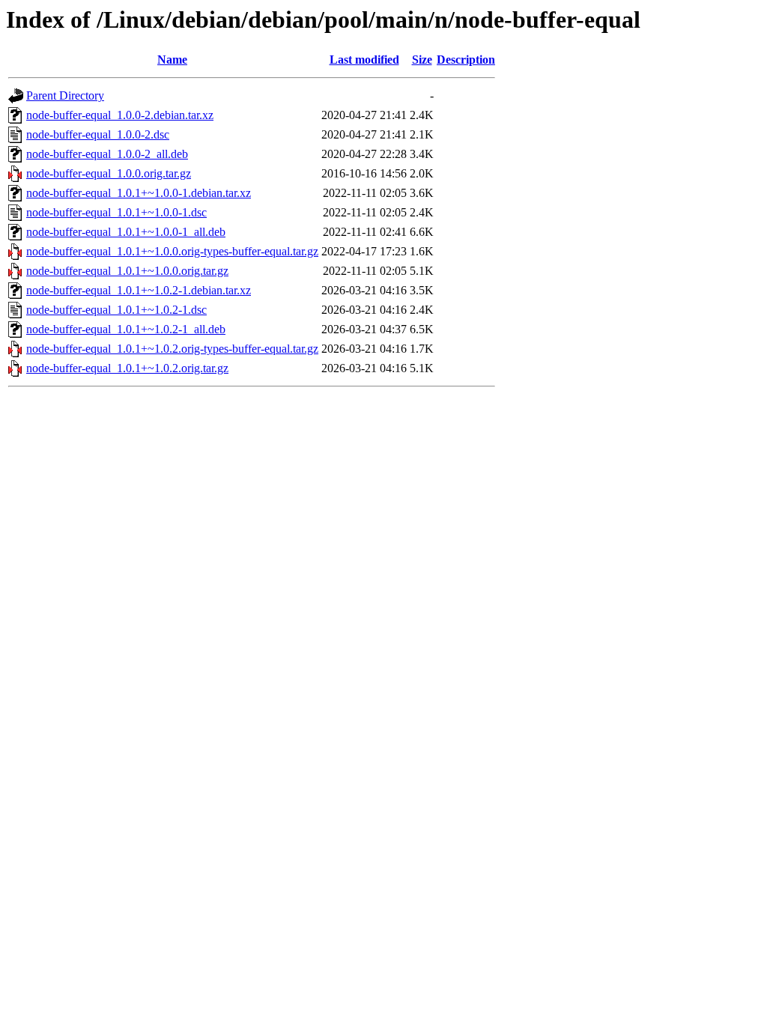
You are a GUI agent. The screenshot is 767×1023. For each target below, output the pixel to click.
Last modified (364, 59)
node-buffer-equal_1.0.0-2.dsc (97, 134)
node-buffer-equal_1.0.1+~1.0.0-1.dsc (116, 212)
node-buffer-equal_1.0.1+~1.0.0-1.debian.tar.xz (138, 192)
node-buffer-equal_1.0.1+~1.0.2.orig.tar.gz (127, 368)
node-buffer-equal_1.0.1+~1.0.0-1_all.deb (125, 231)
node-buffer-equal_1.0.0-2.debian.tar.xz (119, 115)
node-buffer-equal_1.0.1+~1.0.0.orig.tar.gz (127, 270)
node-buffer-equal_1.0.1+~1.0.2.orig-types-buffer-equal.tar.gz (172, 348)
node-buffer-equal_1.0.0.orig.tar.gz (108, 173)
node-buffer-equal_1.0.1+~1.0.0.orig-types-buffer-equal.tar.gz (172, 251)
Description (466, 59)
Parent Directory (65, 95)
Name (172, 59)
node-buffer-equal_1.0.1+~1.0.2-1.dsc (116, 309)
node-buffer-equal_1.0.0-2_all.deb (107, 154)
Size (422, 59)
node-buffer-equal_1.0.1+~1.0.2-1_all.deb (125, 329)
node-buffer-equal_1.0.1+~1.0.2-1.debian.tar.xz (138, 290)
